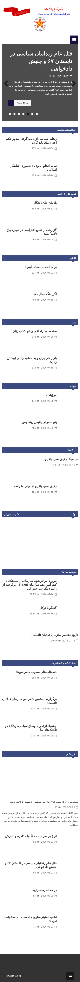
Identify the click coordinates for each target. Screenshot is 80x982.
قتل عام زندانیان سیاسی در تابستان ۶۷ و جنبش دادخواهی (41, 60)
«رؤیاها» (51, 395)
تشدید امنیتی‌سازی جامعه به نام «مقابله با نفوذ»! (30, 919)
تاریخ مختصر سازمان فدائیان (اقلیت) (54, 634)
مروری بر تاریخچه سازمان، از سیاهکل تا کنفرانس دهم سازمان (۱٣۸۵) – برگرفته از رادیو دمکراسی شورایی (30, 584)
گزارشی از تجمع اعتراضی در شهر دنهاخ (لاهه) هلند (31, 231)
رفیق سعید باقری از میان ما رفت (35, 486)
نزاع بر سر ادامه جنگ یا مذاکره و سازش (31, 836)
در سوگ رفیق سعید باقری (61, 459)
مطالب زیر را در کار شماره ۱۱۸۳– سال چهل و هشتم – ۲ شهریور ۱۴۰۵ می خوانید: (44, 802)
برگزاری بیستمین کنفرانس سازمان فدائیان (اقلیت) (29, 700)
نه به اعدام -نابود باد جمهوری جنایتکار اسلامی (33, 167)
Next (72, 82)
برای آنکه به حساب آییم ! (41, 266)
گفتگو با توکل (48, 607)
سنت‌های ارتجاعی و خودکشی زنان (35, 331)
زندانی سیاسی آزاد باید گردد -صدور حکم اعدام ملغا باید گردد (31, 140)
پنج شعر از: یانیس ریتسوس (39, 422)
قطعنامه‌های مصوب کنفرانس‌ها (36, 671)
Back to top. (12, 975)
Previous (8, 82)
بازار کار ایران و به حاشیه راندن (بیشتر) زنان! (32, 360)
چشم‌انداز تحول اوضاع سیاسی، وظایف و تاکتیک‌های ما (31, 728)
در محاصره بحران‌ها (44, 890)
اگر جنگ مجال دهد (45, 293)
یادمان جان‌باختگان (45, 202)
